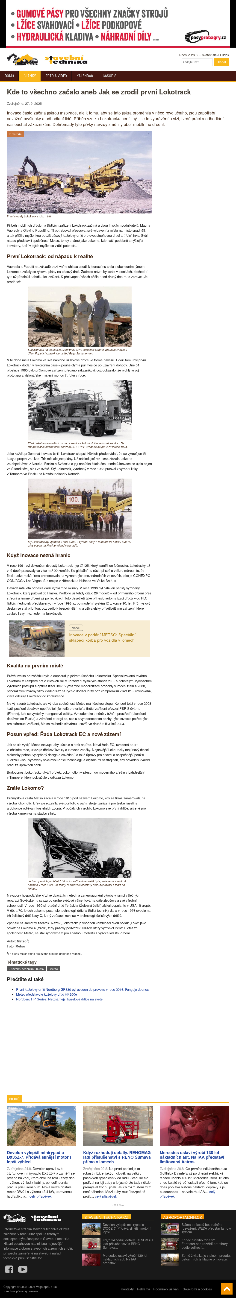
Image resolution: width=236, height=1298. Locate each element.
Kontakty (127, 1288)
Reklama (143, 1288)
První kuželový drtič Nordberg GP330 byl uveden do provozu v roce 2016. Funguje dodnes (82, 989)
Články (30, 76)
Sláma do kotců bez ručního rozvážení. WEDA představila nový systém (207, 1228)
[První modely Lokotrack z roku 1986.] (79, 212)
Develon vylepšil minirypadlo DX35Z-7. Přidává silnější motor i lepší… (126, 1228)
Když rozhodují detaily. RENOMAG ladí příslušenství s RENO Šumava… (128, 1244)
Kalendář (85, 76)
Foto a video (56, 76)
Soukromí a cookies (197, 1288)
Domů (9, 76)
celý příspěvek (41, 1196)
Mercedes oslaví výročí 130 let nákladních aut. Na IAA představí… (125, 1259)
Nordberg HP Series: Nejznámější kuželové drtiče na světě (59, 999)
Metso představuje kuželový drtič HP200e (46, 994)
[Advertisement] (79, 1048)
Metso (54, 969)
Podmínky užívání (166, 1288)
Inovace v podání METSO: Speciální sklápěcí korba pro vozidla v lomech (102, 637)
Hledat (221, 62)
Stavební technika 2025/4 (26, 969)
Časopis (109, 76)
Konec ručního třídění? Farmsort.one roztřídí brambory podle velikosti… (205, 1244)
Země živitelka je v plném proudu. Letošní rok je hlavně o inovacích (206, 1257)
